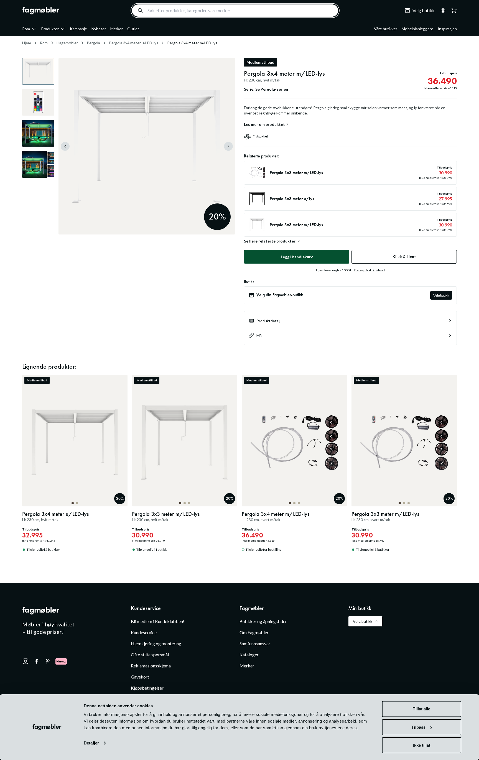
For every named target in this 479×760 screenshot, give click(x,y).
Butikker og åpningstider (263, 621)
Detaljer (91, 743)
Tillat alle (421, 709)
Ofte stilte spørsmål (150, 654)
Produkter (50, 28)
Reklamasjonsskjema (151, 665)
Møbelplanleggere (417, 28)
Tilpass (418, 727)
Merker (116, 28)
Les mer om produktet (264, 124)
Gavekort (140, 676)
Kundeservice (144, 632)
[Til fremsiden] (41, 10)
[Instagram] (25, 661)
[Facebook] (36, 661)
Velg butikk (441, 295)
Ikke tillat (421, 745)
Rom (26, 28)
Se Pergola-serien (271, 89)
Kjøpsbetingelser (147, 687)
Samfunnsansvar (255, 643)
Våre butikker (385, 28)
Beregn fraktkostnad (369, 270)
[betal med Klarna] (61, 661)
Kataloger (249, 654)
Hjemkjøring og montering (156, 643)
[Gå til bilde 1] (73, 503)
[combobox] (235, 10)
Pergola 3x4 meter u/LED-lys (133, 42)
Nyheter (98, 28)
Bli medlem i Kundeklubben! (157, 621)
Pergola (93, 42)
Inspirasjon (447, 28)
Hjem (26, 42)
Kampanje (78, 28)
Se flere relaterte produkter (269, 241)
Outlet (133, 28)
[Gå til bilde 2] (77, 503)
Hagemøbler (67, 42)
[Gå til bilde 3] (189, 503)
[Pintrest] (47, 661)
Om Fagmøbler (254, 632)
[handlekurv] (441, 11)
